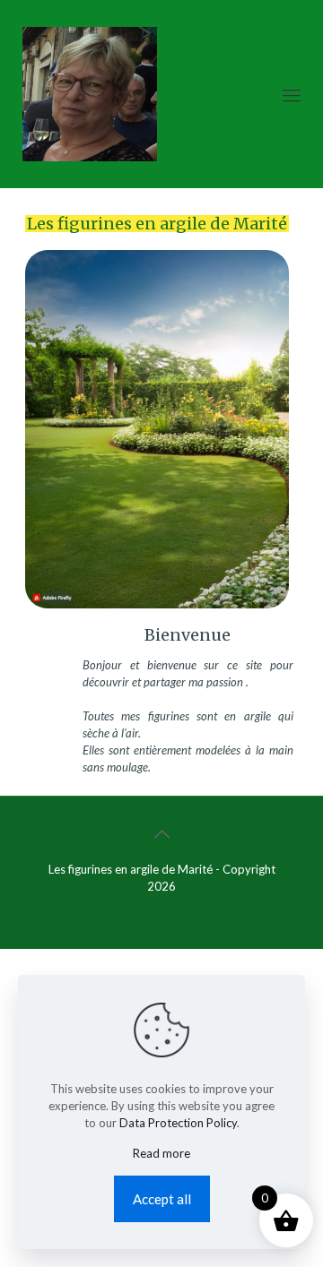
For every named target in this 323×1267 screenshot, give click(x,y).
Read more (161, 1153)
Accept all (162, 1199)
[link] (157, 463)
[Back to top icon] (161, 833)
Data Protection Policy (178, 1123)
